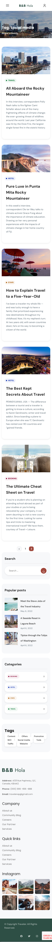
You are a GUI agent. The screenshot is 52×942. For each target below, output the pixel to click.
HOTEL (11, 178)
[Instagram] (37, 936)
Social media (24, 740)
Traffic (10, 743)
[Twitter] (29, 936)
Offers (25, 736)
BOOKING (12, 478)
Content (11, 736)
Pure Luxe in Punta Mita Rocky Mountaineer (23, 192)
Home (5, 33)
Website (24, 743)
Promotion (39, 736)
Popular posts (15, 590)
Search (10, 559)
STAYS (11, 282)
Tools (38, 740)
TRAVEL (14, 33)
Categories (13, 664)
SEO (9, 740)
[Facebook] (21, 936)
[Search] (44, 571)
